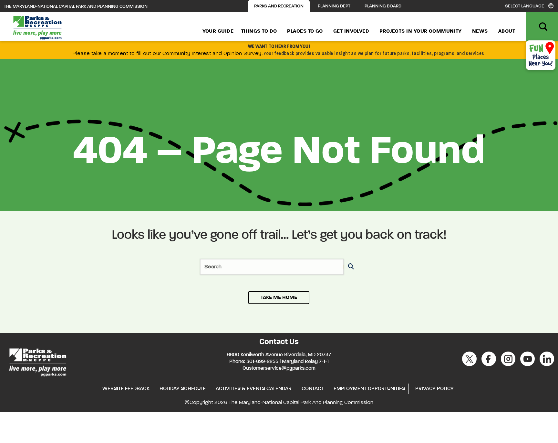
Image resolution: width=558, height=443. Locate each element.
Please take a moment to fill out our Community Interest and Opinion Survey (167, 53)
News (480, 31)
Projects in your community (420, 31)
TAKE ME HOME (279, 297)
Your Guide (218, 31)
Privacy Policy (434, 388)
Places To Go (305, 31)
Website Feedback (126, 388)
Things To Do (259, 31)
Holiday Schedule (183, 388)
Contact (313, 388)
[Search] (350, 267)
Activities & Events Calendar (254, 388)
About (506, 31)
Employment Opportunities (369, 388)
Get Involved (351, 31)
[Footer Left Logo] (37, 361)
